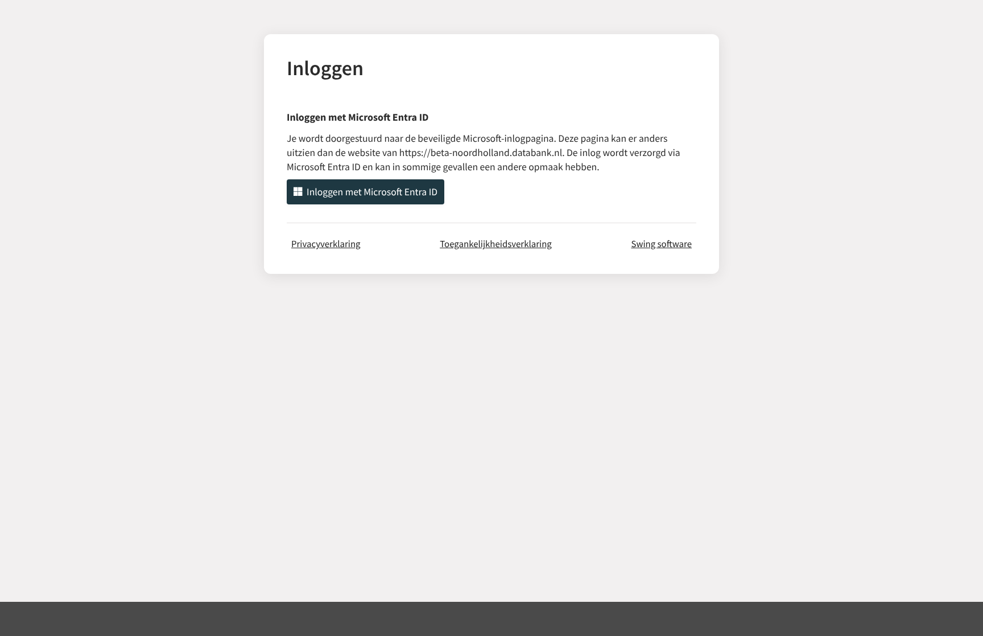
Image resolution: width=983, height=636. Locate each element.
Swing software (661, 243)
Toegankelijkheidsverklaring (496, 243)
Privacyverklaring (326, 243)
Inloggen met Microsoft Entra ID (372, 192)
